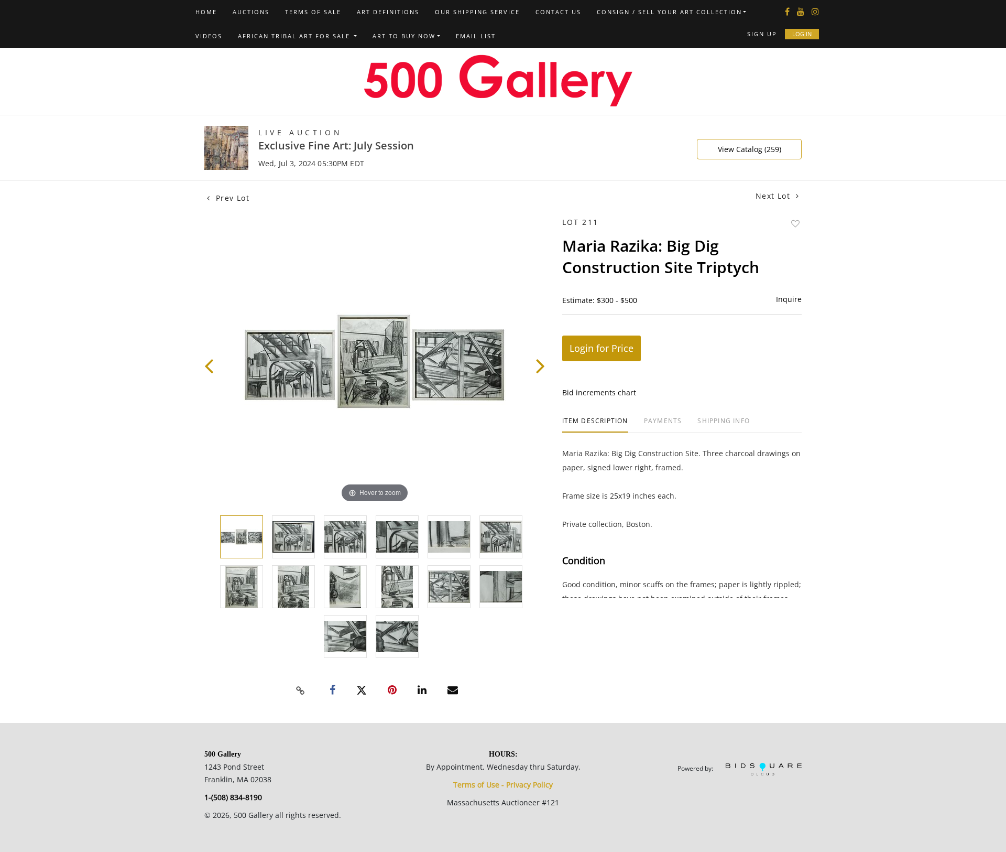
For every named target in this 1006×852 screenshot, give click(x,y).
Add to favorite (795, 224)
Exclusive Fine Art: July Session (336, 145)
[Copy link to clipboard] (300, 690)
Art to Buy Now (404, 36)
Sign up (762, 34)
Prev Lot (231, 198)
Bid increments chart (599, 392)
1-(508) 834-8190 (233, 797)
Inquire (789, 299)
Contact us (558, 12)
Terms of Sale (313, 12)
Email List (476, 36)
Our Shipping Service (477, 12)
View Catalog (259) (749, 149)
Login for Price (601, 348)
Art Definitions (388, 12)
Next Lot (774, 195)
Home (206, 12)
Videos (208, 36)
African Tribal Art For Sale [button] (295, 36)
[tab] (595, 425)
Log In (802, 34)
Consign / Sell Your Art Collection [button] (669, 12)
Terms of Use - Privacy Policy (503, 785)
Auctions (251, 12)
